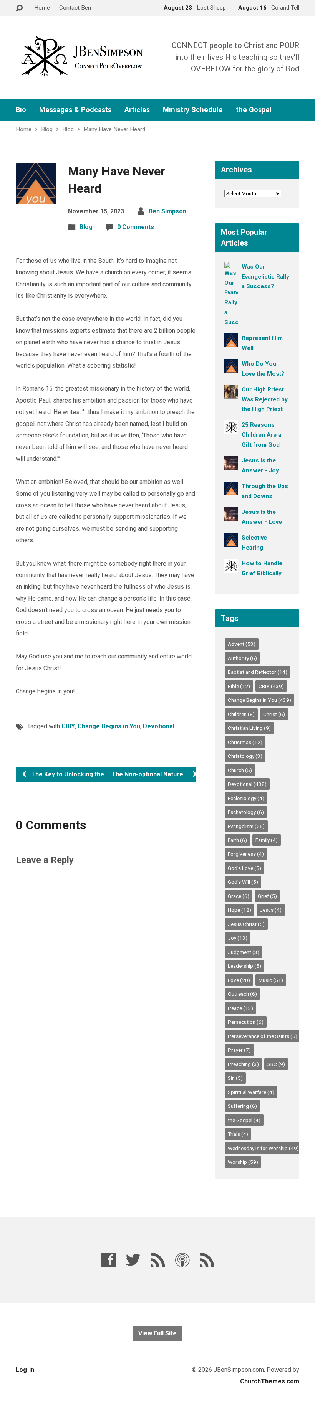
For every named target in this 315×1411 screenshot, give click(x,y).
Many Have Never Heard (114, 129)
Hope (239, 910)
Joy (237, 938)
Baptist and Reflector (257, 672)
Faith (237, 840)
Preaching (243, 1064)
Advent (241, 644)
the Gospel (254, 109)
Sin (235, 1078)
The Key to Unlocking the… (69, 774)
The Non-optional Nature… (150, 774)
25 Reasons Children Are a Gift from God (261, 434)
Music (271, 980)
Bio (21, 109)
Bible (239, 686)
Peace (240, 1008)
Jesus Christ (246, 924)
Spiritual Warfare (251, 1092)
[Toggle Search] (19, 8)
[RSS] (158, 1260)
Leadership (244, 966)
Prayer (239, 1050)
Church (240, 770)
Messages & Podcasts (75, 109)
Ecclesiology (246, 798)
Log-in (25, 1369)
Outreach (242, 994)
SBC (276, 1064)
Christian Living (249, 728)
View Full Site (157, 1333)
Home (42, 7)
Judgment (243, 952)
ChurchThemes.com (269, 1381)
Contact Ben (75, 7)
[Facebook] (108, 1260)
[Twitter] (133, 1260)
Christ (274, 714)
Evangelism (246, 826)
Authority (242, 658)
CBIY (68, 726)
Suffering (242, 1106)
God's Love (244, 868)
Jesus (271, 910)
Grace (238, 896)
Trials (238, 1134)
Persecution (246, 1022)
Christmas (245, 742)
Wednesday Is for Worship (263, 1148)
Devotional (158, 726)
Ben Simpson (167, 211)
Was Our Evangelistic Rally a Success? (265, 276)
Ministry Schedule (193, 109)
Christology (245, 756)
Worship (243, 1162)
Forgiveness (246, 854)
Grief (267, 896)
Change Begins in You (109, 726)
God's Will (243, 882)
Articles (137, 109)
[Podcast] (182, 1260)
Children (241, 714)
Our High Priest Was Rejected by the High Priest (265, 399)
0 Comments (135, 227)
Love (239, 980)
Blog (47, 129)
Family (266, 840)
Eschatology (246, 812)
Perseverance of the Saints (262, 1036)
